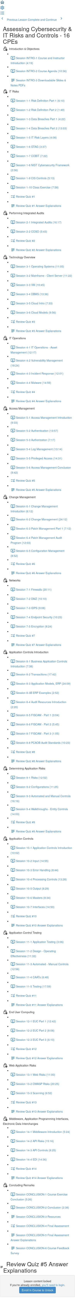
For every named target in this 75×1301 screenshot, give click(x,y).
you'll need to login (53, 1285)
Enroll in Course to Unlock (37, 1290)
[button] (2, 3)
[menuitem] (2, 9)
